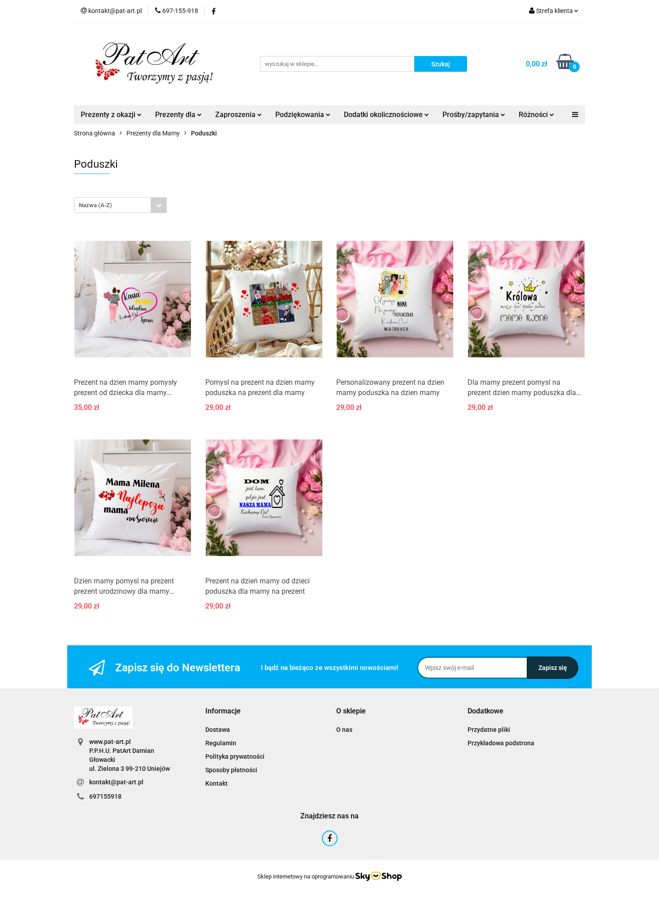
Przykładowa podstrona (501, 743)
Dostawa (217, 729)
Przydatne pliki (489, 729)
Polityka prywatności (234, 756)
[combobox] (120, 205)
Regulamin (220, 743)
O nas (344, 729)
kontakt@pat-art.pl (116, 782)
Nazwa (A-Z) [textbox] (95, 205)
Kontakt (216, 783)
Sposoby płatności (231, 770)
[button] (223, 711)
